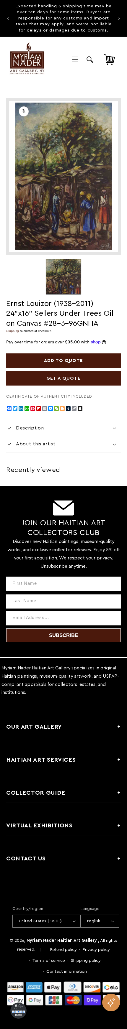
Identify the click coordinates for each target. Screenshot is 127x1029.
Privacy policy (96, 949)
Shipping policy (86, 960)
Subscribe (63, 635)
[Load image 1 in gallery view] (63, 276)
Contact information (66, 971)
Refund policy (63, 949)
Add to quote (63, 360)
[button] (75, 59)
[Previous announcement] (7, 18)
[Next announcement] (119, 18)
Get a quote (63, 378)
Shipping (12, 331)
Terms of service (48, 960)
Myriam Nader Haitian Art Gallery (62, 940)
